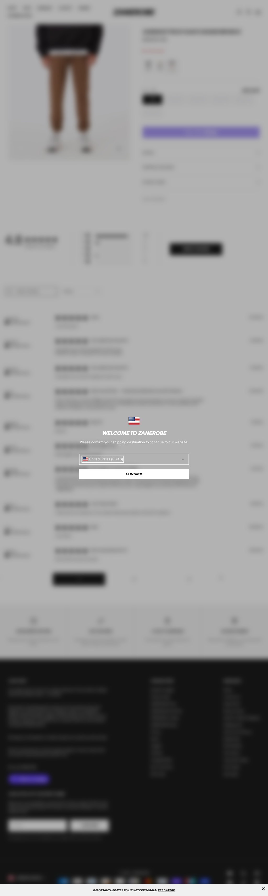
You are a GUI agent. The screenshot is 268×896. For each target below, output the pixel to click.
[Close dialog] (263, 888)
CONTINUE (134, 474)
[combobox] (103, 459)
